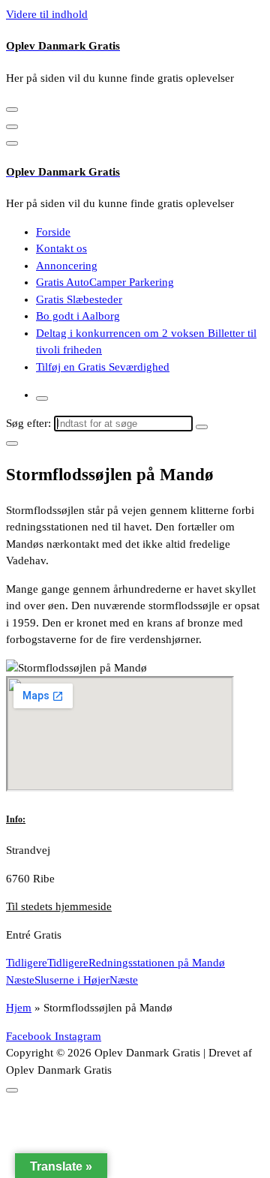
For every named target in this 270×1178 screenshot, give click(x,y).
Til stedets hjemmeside (59, 906)
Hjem (19, 1008)
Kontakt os (61, 248)
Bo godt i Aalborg (78, 316)
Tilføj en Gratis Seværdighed (103, 367)
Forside (53, 232)
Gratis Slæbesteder (79, 299)
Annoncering (67, 266)
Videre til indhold (47, 14)
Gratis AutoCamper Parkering (105, 282)
